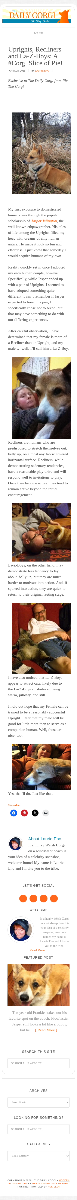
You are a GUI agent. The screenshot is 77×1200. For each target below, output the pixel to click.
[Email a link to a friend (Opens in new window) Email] (45, 813)
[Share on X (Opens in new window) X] (35, 813)
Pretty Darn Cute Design (50, 1183)
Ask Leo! (54, 1187)
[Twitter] (43, 898)
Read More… (39, 950)
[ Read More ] (46, 1030)
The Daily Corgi (36, 16)
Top (72, 1194)
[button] (38, 33)
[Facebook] (23, 898)
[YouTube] (54, 898)
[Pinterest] (33, 898)
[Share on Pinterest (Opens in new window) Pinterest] (24, 813)
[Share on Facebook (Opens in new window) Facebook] (13, 813)
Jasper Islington (44, 221)
